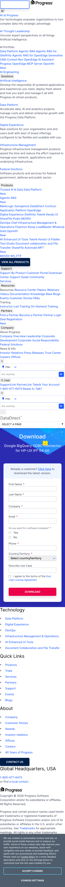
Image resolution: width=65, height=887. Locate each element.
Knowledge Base (41, 294)
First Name (15, 484)
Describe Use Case (20, 565)
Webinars (53, 290)
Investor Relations (11, 352)
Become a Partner (31, 315)
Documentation (20, 294)
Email (12, 516)
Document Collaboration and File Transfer (32, 648)
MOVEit (26, 218)
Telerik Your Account (46, 384)
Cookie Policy (28, 857)
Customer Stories (21, 298)
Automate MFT (22, 249)
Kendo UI (52, 214)
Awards (10, 729)
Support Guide (19, 277)
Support (6, 268)
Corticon (50, 206)
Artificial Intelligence (13, 80)
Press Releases (34, 352)
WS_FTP (15, 256)
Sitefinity (30, 214)
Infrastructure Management (18, 145)
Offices (15, 357)
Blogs (56, 294)
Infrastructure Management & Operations (32, 636)
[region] (32, 860)
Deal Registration (11, 321)
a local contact (18, 781)
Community (36, 277)
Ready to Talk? (32, 388)
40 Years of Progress (19, 752)
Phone (12, 543)
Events (4, 298)
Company (7, 327)
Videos (4, 294)
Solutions (7, 76)
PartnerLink (24, 384)
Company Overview (13, 336)
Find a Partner (9, 315)
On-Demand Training (44, 306)
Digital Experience (12, 125)
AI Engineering (9, 72)
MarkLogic (7, 206)
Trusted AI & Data (11, 189)
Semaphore (21, 206)
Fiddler (55, 239)
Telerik (41, 214)
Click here (44, 469)
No (15, 537)
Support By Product (13, 273)
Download (32, 591)
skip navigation (14, 4)
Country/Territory (19, 553)
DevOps (5, 222)
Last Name (15, 494)
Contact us (14, 762)
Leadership (33, 336)
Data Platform (9, 51)
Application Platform (13, 210)
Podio (16, 218)
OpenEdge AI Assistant (39, 59)
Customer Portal (37, 273)
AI (2, 11)
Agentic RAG (27, 51)
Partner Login (52, 315)
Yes (15, 532)
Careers (5, 357)
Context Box (15, 59)
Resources (8, 285)
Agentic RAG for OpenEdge (30, 55)
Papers (41, 290)
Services (5, 281)
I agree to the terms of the (30, 578)
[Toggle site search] (2, 393)
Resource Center (25, 290)
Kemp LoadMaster (39, 227)
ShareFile (6, 218)
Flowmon (21, 227)
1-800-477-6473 (11, 388)
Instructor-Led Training (15, 306)
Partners (6, 310)
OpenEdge (34, 210)
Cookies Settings (32, 880)
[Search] (2, 361)
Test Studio (7, 243)
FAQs (36, 298)
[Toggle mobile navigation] (3, 412)
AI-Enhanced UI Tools (14, 239)
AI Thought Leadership (15, 31)
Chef (14, 222)
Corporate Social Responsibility (38, 340)
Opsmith (27, 66)
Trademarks (27, 828)
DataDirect (37, 206)
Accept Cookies (32, 871)
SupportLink (8, 384)
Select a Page (11, 424)
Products (7, 185)
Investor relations (16, 734)
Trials (8, 670)
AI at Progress (9, 15)
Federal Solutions (11, 169)
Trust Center (53, 352)
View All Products (15, 262)
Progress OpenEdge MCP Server (21, 63)
